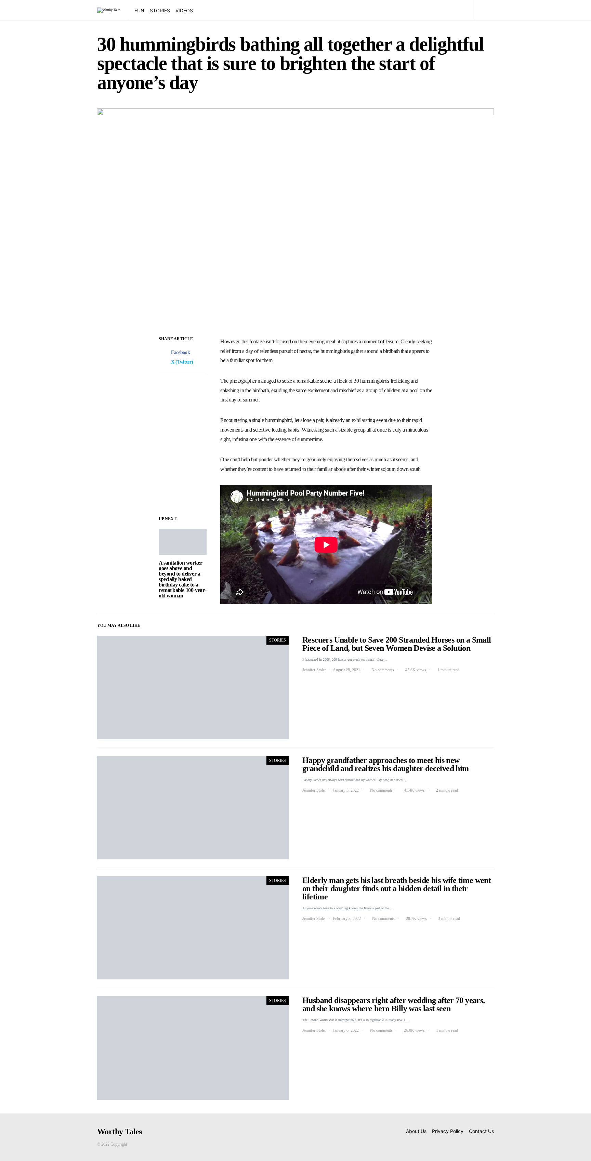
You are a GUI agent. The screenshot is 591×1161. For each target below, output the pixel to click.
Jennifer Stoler (314, 670)
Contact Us (481, 1131)
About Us (416, 1131)
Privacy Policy (447, 1131)
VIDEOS (184, 10)
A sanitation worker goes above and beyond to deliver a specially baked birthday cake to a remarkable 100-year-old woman (182, 579)
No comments (382, 670)
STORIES (160, 10)
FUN (139, 10)
